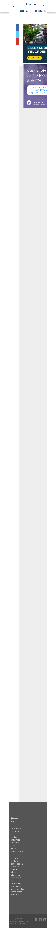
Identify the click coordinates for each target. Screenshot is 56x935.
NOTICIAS (24, 11)
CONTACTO (41, 11)
